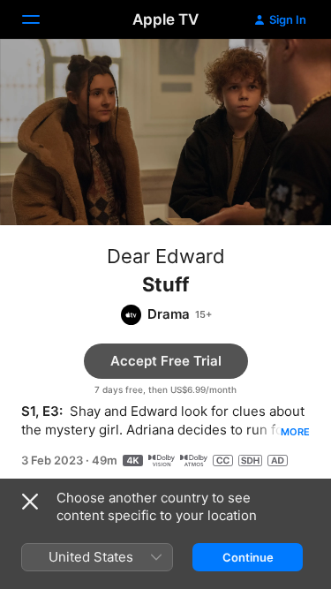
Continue (248, 557)
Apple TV (165, 19)
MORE (295, 432)
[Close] (30, 502)
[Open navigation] (41, 19)
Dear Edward (166, 256)
